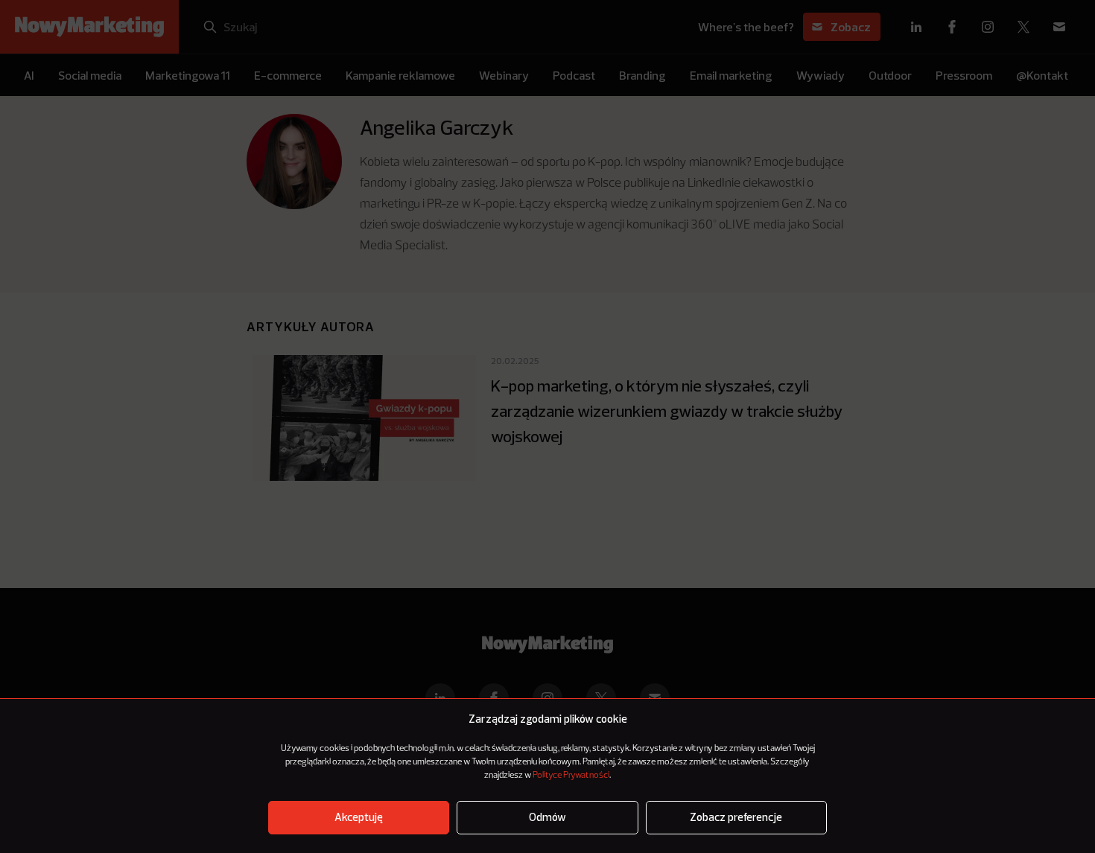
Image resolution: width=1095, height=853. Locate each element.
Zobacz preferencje (736, 818)
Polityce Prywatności (571, 775)
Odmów (547, 818)
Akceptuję (358, 818)
